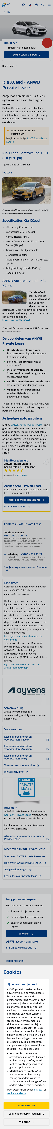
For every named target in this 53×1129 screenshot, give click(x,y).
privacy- (38, 1089)
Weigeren (24, 1121)
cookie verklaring (16, 1093)
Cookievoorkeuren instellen (25, 1113)
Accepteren (24, 1105)
